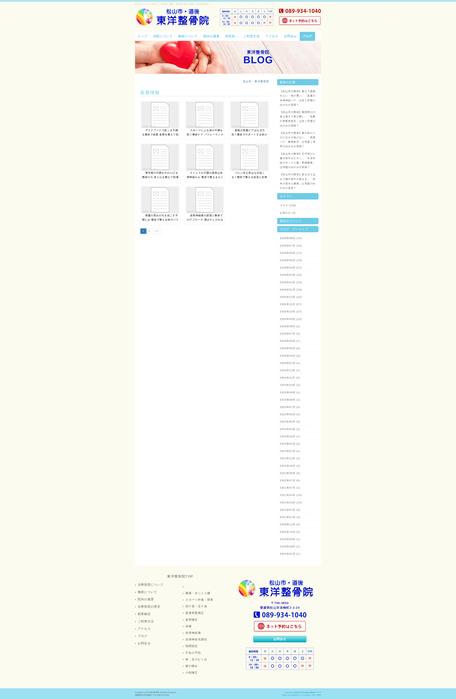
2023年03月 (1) (290, 436)
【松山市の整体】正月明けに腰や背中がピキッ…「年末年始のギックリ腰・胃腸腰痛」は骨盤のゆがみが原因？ (297, 160)
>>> (156, 231)
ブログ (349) (288, 205)
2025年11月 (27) (291, 304)
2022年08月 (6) (290, 473)
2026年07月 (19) (291, 245)
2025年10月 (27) (291, 311)
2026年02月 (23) (291, 282)
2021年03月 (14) (291, 502)
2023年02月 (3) (290, 443)
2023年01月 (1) (290, 451)
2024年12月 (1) (290, 370)
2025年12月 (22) (291, 297)
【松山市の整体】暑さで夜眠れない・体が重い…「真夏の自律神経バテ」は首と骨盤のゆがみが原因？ (297, 98)
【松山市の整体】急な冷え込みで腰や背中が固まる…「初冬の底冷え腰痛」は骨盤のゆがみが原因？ (297, 181)
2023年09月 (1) (290, 392)
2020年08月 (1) (290, 546)
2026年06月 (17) (291, 253)
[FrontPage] (276, 588)
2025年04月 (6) (290, 355)
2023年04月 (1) (290, 429)
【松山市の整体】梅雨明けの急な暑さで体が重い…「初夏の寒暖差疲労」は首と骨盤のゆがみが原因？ (297, 119)
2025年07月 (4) (290, 333)
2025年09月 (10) (291, 319)
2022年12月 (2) (290, 458)
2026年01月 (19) (291, 289)
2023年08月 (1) (290, 399)
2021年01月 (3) (290, 517)
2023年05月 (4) (290, 421)
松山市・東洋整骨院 (256, 81)
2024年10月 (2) (290, 385)
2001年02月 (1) (290, 553)
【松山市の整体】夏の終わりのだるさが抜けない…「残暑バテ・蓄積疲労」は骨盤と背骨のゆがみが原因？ (297, 139)
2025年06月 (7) (290, 341)
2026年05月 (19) (291, 260)
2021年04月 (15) (291, 495)
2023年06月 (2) (290, 414)
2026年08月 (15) (291, 238)
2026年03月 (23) (291, 274)
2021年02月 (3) (290, 509)
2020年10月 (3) (290, 531)
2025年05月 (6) (290, 348)
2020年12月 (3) (290, 524)
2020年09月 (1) (290, 539)
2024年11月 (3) (290, 377)
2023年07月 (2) (290, 407)
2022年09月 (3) (290, 465)
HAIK (319, 695)
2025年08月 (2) (290, 326)
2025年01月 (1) (290, 363)
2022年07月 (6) (290, 480)
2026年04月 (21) (291, 267)
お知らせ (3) (288, 212)
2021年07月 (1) (290, 487)
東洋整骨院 (154, 692)
